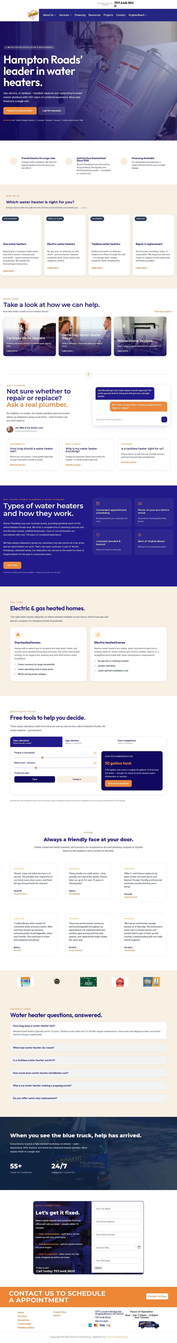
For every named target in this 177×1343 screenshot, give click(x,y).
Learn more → (9, 271)
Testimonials (24, 1324)
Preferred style (21, 773)
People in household (55, 752)
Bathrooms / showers (55, 763)
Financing (80, 15)
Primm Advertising (117, 1337)
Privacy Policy (59, 1312)
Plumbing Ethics (26, 1327)
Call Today (12, 565)
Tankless (76, 779)
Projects (108, 15)
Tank (34, 779)
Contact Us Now (157, 1296)
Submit (98, 1268)
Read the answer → (19, 465)
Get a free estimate (118, 783)
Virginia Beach (136, 15)
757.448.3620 (124, 4)
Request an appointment (20, 110)
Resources (94, 15)
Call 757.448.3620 (52, 110)
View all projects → (164, 311)
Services (64, 15)
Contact (120, 15)
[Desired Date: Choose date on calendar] (139, 1247)
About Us (48, 15)
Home (21, 1312)
